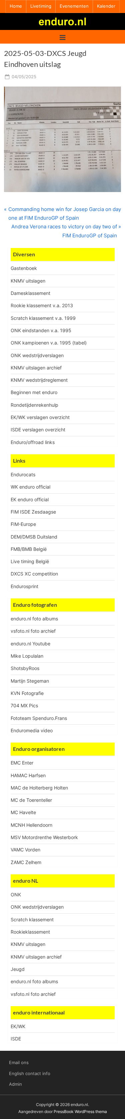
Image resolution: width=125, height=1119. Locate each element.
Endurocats (23, 474)
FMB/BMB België (29, 549)
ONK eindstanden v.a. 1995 (41, 330)
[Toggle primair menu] (62, 36)
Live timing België (30, 561)
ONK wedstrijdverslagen (37, 355)
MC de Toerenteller (31, 800)
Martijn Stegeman (30, 681)
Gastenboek (24, 268)
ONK (16, 894)
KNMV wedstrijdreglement (39, 380)
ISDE (16, 1038)
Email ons (19, 1062)
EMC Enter (22, 763)
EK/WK (18, 1026)
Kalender (106, 6)
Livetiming (40, 6)
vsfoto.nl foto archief (33, 631)
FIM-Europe (23, 524)
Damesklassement (30, 293)
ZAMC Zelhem (26, 862)
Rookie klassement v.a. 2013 (42, 305)
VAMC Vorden (25, 849)
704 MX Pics (24, 705)
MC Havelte (23, 812)
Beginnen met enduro (34, 392)
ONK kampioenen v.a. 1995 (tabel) (49, 342)
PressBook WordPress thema (80, 1111)
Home (16, 6)
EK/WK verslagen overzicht (40, 417)
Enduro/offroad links (33, 442)
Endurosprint (24, 586)
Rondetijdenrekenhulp (34, 405)
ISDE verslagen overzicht (38, 429)
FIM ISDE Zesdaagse (33, 512)
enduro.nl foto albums (34, 618)
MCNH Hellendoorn (31, 825)
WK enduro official (30, 487)
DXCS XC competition (34, 573)
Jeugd (18, 969)
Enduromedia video (32, 730)
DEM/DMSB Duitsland (34, 537)
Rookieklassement (30, 932)
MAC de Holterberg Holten (39, 787)
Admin (15, 1084)
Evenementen (74, 6)
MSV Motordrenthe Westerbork (44, 837)
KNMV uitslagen (28, 281)
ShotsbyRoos (25, 668)
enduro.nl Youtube (30, 643)
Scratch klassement (32, 919)
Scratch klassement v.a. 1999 (43, 318)
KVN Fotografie (27, 693)
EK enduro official (30, 499)
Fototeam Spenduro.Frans (39, 718)
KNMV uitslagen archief (36, 367)
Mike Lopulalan (27, 656)
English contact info (29, 1073)
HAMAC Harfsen (28, 775)
